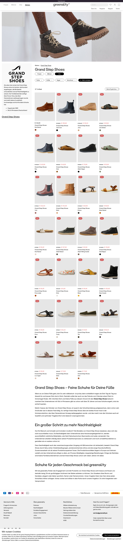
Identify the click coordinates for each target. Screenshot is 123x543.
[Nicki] (66, 189)
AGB (64, 520)
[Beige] (35, 254)
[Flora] (45, 313)
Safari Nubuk (60, 251)
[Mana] (88, 272)
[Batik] (57, 296)
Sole (57, 169)
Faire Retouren (85, 493)
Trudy (58, 334)
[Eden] (66, 355)
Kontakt (6, 518)
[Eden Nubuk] (109, 189)
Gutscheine (37, 518)
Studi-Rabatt (8, 513)
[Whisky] (35, 130)
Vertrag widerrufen (69, 510)
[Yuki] (45, 189)
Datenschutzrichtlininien (32, 540)
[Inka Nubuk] (45, 230)
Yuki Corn (59, 127)
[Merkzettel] (110, 4)
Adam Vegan (81, 169)
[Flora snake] (45, 272)
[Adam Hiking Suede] (88, 230)
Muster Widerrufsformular (72, 508)
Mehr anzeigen (85, 80)
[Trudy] (66, 313)
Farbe (38, 80)
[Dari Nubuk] (45, 106)
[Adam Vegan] (88, 148)
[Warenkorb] (119, 4)
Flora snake (38, 293)
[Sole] (66, 148)
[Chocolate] (35, 213)
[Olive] (100, 130)
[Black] (57, 130)
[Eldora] (88, 189)
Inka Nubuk (38, 251)
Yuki (36, 210)
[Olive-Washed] (79, 337)
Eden (57, 375)
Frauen (39, 74)
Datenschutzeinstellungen (97, 539)
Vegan (59, 80)
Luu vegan (38, 375)
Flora (36, 334)
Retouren (7, 515)
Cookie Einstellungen (70, 515)
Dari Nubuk (38, 127)
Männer (49, 74)
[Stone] (100, 337)
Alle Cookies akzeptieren (111, 535)
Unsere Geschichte (39, 513)
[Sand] (57, 378)
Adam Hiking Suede (83, 251)
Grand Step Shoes (11, 116)
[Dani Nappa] (109, 230)
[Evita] (66, 272)
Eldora (79, 210)
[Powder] (35, 378)
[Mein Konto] (115, 4)
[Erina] (109, 313)
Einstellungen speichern (114, 539)
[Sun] (79, 296)
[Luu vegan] (45, 355)
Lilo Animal (102, 127)
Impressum (67, 518)
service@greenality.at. (100, 513)
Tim (79, 334)
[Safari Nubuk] (66, 230)
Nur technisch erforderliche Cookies (89, 535)
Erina (100, 334)
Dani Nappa (102, 251)
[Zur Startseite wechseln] (61, 4)
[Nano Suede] (109, 272)
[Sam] (88, 355)
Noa (36, 169)
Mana (79, 293)
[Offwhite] (57, 337)
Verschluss (70, 80)
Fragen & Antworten (10, 505)
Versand (97, 493)
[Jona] (88, 106)
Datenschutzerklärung (70, 513)
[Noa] (45, 148)
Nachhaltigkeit (38, 508)
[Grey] (79, 254)
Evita (57, 293)
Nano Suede (102, 293)
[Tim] (88, 313)
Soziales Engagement (40, 510)
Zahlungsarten (8, 508)
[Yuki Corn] (66, 106)
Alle (59, 74)
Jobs (35, 515)
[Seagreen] (100, 172)
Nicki (57, 210)
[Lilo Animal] (109, 106)
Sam (79, 375)
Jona (79, 127)
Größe (48, 80)
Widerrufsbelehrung (70, 505)
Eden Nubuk (102, 210)
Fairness (36, 505)
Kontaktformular (98, 520)
